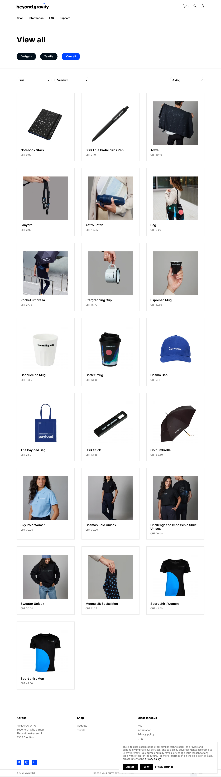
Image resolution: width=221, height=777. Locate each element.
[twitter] (19, 762)
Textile (81, 730)
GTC (140, 738)
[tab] (186, 6)
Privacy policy (145, 734)
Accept (130, 766)
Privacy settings (164, 766)
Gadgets (82, 725)
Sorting (176, 80)
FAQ (139, 725)
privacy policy (153, 758)
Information (144, 730)
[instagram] (26, 762)
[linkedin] (34, 762)
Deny (146, 766)
